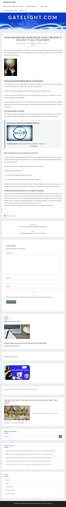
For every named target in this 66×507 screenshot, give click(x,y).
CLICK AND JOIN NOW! (18, 423)
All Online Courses (31, 6)
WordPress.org (10, 493)
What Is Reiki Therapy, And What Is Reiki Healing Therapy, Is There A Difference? (29, 454)
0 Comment (44, 43)
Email (8, 286)
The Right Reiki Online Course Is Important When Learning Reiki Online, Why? (28, 461)
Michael (35, 43)
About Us (22, 10)
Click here (38, 203)
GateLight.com (9, 2)
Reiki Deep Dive (10, 356)
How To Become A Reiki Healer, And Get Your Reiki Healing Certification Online (28, 458)
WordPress (37, 503)
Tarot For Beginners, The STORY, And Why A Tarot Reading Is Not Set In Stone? (29, 464)
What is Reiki (43, 6)
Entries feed (9, 487)
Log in (7, 483)
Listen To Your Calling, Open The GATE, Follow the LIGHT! (21, 389)
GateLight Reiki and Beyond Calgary (13, 6)
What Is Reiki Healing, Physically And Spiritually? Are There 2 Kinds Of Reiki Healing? (30, 451)
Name (8, 278)
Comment (9, 253)
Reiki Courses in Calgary (10, 10)
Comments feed (10, 490)
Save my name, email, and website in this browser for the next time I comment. (29, 297)
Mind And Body (10, 216)
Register (8, 480)
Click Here (16, 346)
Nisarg (49, 503)
